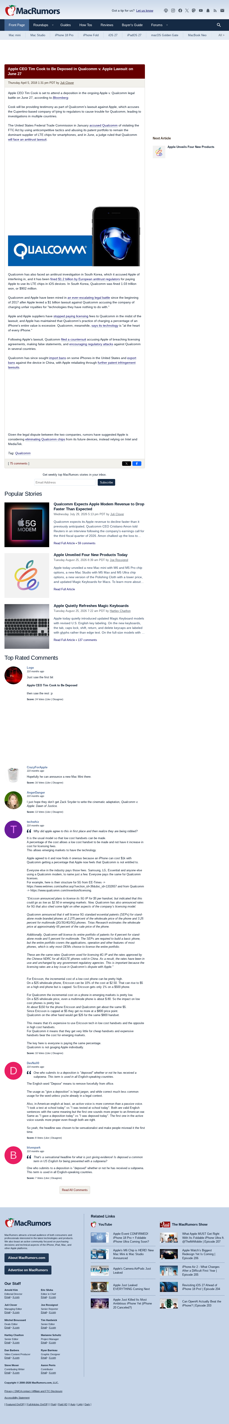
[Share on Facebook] (136, 463)
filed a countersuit (73, 339)
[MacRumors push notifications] (208, 10)
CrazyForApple (37, 767)
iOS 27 (112, 35)
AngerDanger (36, 792)
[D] (13, 1078)
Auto (72, 1404)
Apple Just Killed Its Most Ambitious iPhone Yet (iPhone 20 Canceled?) (132, 1303)
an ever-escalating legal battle (89, 297)
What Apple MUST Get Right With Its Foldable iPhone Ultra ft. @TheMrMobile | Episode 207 (203, 1237)
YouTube (105, 1224)
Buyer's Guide (132, 25)
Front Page (17, 25)
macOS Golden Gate (164, 35)
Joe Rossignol (119, 560)
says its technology (104, 325)
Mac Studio (37, 35)
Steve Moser (11, 1365)
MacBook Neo (197, 35)
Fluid (53, 1404)
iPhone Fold (91, 35)
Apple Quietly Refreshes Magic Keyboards (91, 606)
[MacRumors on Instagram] (173, 10)
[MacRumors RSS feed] (215, 10)
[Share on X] (126, 463)
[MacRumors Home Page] (32, 10)
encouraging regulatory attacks (91, 344)
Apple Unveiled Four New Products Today (90, 555)
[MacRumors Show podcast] (166, 10)
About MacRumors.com (26, 1258)
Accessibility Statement (17, 1397)
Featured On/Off (15, 1404)
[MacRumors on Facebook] (180, 10)
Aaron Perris (48, 1365)
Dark (87, 1404)
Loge (30, 667)
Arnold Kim (11, 1290)
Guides (65, 25)
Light (80, 1404)
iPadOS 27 (134, 35)
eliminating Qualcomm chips (45, 439)
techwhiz (33, 821)
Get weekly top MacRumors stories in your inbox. (75, 474)
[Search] (220, 25)
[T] (13, 837)
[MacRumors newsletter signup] (222, 10)
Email (7, 1297)
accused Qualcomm (103, 125)
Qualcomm (23, 453)
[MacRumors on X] (187, 10)
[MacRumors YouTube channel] (201, 10)
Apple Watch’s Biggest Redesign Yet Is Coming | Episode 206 (198, 1254)
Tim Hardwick (49, 1320)
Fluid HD (62, 1404)
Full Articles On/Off (37, 1404)
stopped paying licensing (70, 316)
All (221, 35)
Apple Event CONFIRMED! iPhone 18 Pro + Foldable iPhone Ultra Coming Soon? (131, 1237)
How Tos (85, 25)
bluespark (33, 1147)
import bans (57, 358)
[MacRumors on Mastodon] (193, 10)
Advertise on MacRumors (28, 1270)
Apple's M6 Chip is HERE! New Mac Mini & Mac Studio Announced (133, 1254)
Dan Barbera (11, 1350)
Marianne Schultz (51, 1335)
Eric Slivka (47, 1290)
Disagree (57, 699)
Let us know (144, 10)
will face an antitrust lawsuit (27, 139)
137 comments (87, 640)
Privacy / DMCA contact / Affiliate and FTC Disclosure (33, 1391)
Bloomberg (60, 97)
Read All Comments (75, 1190)
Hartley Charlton (120, 611)
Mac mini (15, 35)
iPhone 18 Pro (64, 35)
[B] (13, 1163)
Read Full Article (64, 543)
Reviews (107, 25)
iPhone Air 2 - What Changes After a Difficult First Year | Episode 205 (201, 1270)
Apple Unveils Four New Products (191, 147)
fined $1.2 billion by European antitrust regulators (85, 279)
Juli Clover (67, 82)
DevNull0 (33, 1063)
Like (48, 699)
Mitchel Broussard (15, 1320)
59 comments (86, 543)
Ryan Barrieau (49, 1350)
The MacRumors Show (190, 1224)
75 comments (19, 463)
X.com (16, 1297)
